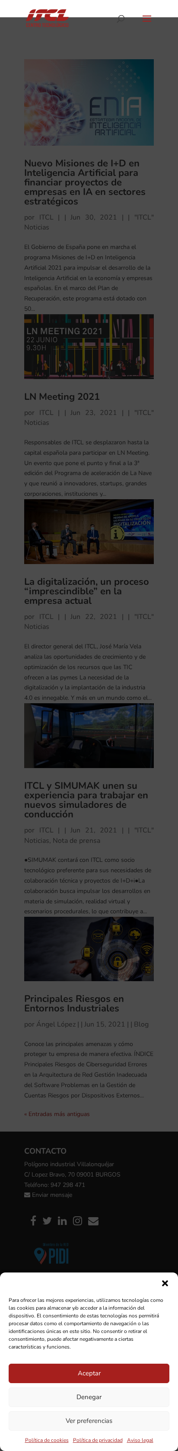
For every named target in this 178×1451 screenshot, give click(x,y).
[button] (165, 1283)
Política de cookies (47, 1440)
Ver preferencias (89, 1420)
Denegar (89, 1397)
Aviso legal (140, 1440)
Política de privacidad (98, 1440)
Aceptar (89, 1373)
